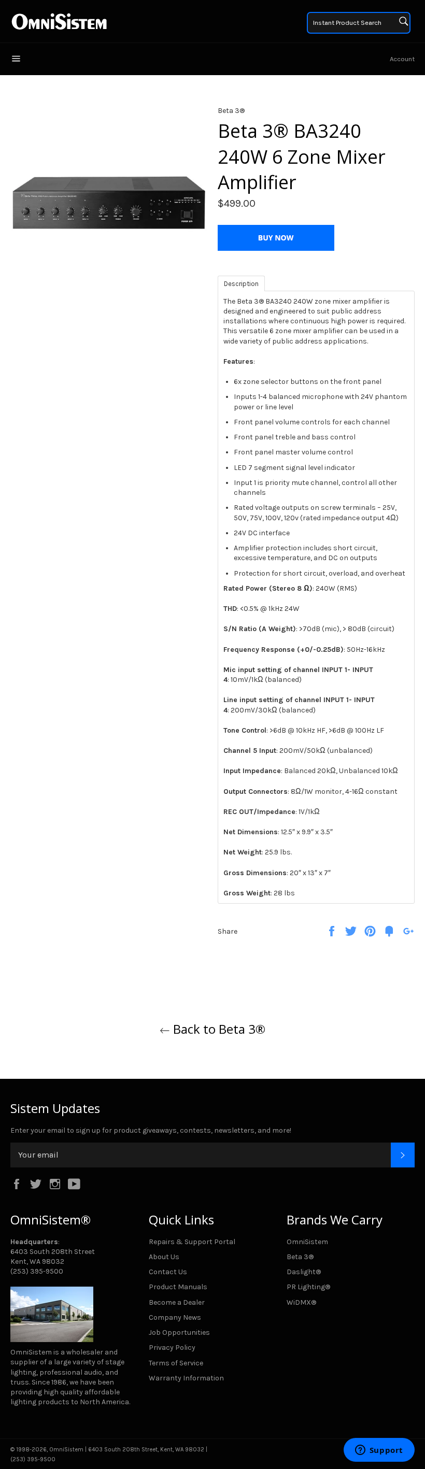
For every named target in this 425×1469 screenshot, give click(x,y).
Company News (175, 1317)
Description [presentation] (241, 284)
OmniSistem (307, 1241)
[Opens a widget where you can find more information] (379, 1451)
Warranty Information (186, 1378)
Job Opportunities (179, 1332)
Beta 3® (300, 1256)
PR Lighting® (308, 1286)
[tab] (241, 283)
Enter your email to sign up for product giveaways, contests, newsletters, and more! (150, 1130)
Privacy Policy (172, 1347)
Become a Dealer (177, 1302)
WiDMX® (301, 1302)
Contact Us (168, 1271)
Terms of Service (176, 1363)
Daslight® (304, 1271)
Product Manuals (178, 1286)
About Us (164, 1256)
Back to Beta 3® (217, 1028)
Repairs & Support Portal (192, 1241)
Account (402, 59)
